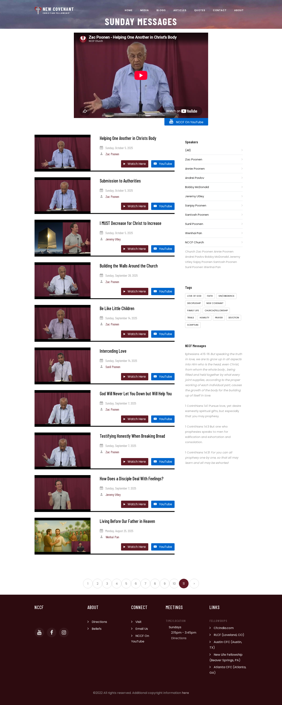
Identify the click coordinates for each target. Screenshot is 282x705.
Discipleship (194, 303)
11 (184, 583)
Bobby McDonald (197, 187)
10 (174, 583)
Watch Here (136, 164)
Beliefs (96, 629)
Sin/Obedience (226, 295)
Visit (138, 622)
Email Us (141, 629)
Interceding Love (113, 351)
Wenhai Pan (112, 537)
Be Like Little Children (117, 308)
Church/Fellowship (216, 310)
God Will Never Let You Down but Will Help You (136, 393)
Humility (204, 317)
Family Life (193, 310)
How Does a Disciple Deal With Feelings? (131, 478)
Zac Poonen (112, 154)
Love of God (194, 295)
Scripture (193, 324)
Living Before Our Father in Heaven (127, 521)
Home (129, 10)
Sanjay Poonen (195, 205)
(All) (188, 150)
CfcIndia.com (224, 628)
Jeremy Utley (113, 239)
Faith (210, 295)
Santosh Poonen (197, 215)
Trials (190, 317)
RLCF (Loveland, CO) (229, 635)
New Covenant (214, 303)
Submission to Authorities (120, 180)
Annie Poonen (195, 169)
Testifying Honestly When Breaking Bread (132, 436)
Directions (99, 622)
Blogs (161, 10)
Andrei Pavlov (194, 178)
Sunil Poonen (113, 367)
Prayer (219, 317)
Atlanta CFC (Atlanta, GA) (227, 670)
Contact (220, 10)
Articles (179, 10)
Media (144, 10)
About (239, 10)
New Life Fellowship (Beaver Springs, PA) (225, 657)
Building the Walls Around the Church (129, 265)
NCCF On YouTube (189, 122)
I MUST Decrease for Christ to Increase (130, 223)
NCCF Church (194, 242)
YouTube (165, 164)
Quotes (199, 10)
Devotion (233, 317)
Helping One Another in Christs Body (128, 138)
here (185, 693)
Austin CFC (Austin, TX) (225, 645)
